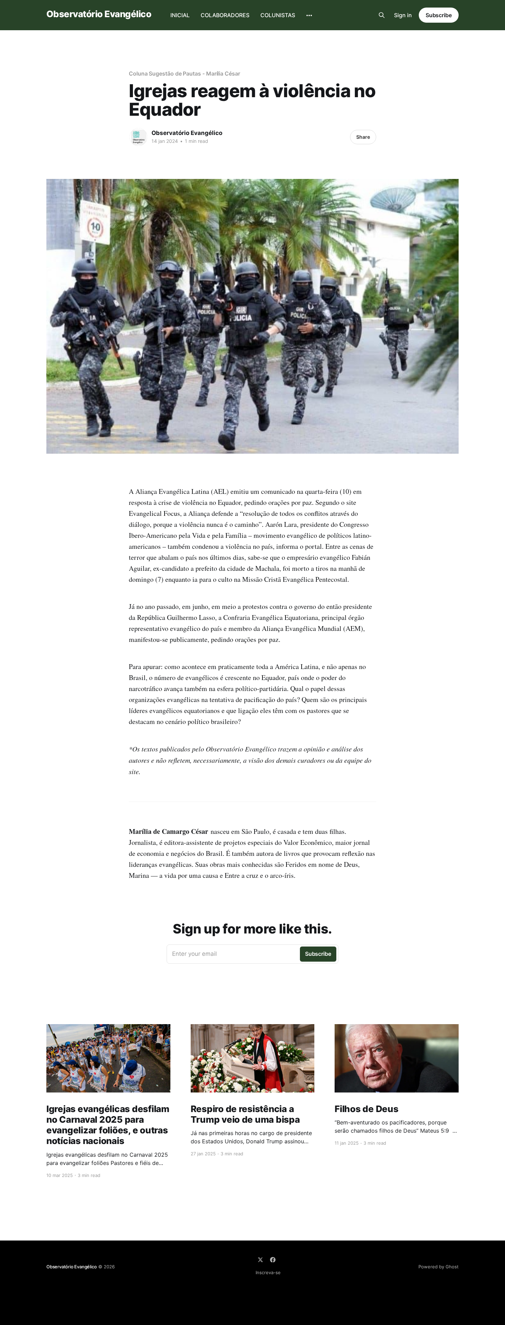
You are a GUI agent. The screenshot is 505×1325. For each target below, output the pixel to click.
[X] (260, 1259)
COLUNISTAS (277, 15)
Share (363, 137)
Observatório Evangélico (98, 14)
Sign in (403, 15)
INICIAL (180, 15)
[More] (309, 15)
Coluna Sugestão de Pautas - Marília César (184, 73)
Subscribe (439, 15)
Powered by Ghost (438, 1266)
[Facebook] (273, 1259)
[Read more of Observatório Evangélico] (138, 137)
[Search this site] (381, 15)
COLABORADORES (225, 15)
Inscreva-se (268, 1272)
